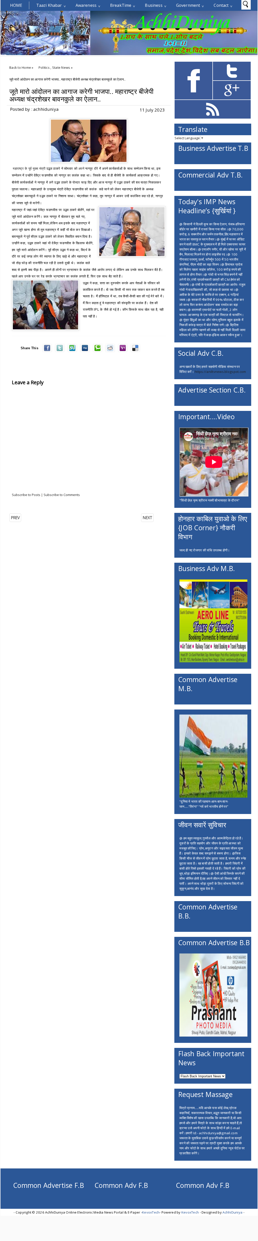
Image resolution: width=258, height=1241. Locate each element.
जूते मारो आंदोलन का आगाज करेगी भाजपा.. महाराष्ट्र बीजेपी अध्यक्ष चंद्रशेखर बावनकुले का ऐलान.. (81, 95)
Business (153, 5)
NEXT (147, 517)
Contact (221, 5)
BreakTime (120, 5)
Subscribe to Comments (62, 494)
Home (16, 5)
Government (188, 5)
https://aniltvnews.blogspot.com (220, 371)
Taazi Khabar (49, 5)
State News (61, 67)
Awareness (86, 5)
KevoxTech (150, 1212)
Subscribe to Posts (26, 494)
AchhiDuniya (232, 1212)
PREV (15, 517)
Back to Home (20, 67)
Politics (44, 67)
